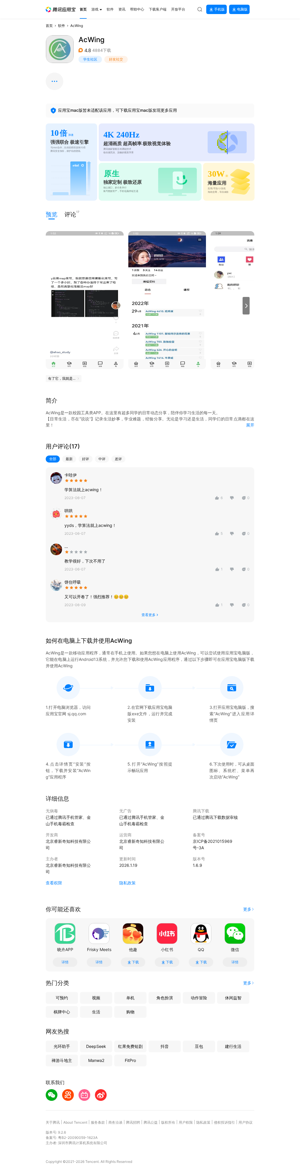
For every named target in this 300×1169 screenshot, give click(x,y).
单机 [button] (130, 997)
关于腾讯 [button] (53, 1122)
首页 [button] (49, 25)
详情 (65, 962)
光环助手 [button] (62, 1046)
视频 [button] (96, 997)
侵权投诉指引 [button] (224, 1122)
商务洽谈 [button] (115, 1122)
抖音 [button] (165, 1046)
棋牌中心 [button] (62, 1011)
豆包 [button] (199, 1046)
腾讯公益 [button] (151, 1122)
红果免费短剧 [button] (130, 1046)
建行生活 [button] (233, 1046)
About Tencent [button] (75, 1122)
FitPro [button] (130, 1060)
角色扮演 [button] (164, 997)
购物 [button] (130, 1011)
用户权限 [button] (186, 1122)
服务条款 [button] (98, 1122)
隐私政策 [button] (127, 882)
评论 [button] (70, 214)
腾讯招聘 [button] (133, 1122)
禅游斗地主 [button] (62, 1060)
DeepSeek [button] (96, 1046)
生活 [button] (96, 1011)
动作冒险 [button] (199, 997)
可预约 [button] (62, 997)
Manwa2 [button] (96, 1060)
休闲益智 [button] (233, 997)
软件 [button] (61, 25)
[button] (61, 9)
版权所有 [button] (168, 1122)
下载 (135, 962)
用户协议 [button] (245, 1122)
